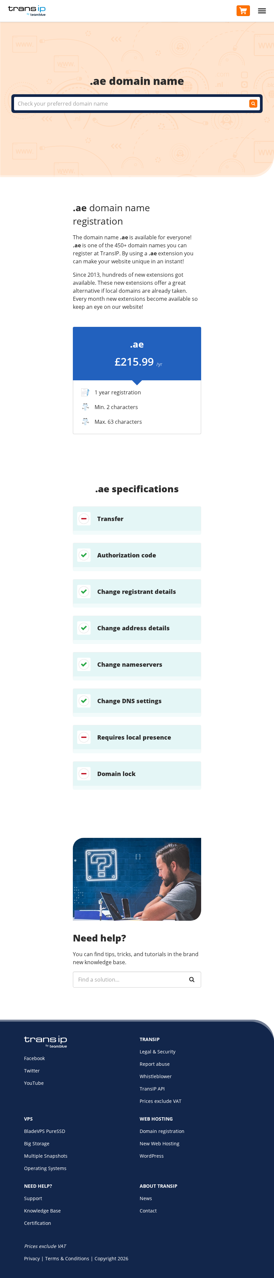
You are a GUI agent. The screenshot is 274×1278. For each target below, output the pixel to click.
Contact (148, 1210)
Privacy (32, 1258)
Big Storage (36, 1143)
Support (33, 1198)
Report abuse (155, 1064)
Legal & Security (157, 1051)
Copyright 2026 (111, 1258)
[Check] (253, 104)
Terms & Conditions (67, 1258)
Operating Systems (45, 1168)
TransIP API (152, 1088)
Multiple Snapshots (45, 1156)
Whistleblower (156, 1076)
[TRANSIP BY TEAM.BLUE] (45, 1046)
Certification (37, 1223)
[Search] (191, 979)
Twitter (32, 1070)
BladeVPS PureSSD (44, 1131)
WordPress (152, 1156)
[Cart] (243, 10)
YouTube (34, 1083)
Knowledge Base (42, 1210)
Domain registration (162, 1131)
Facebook (34, 1058)
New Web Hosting (159, 1143)
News (146, 1198)
